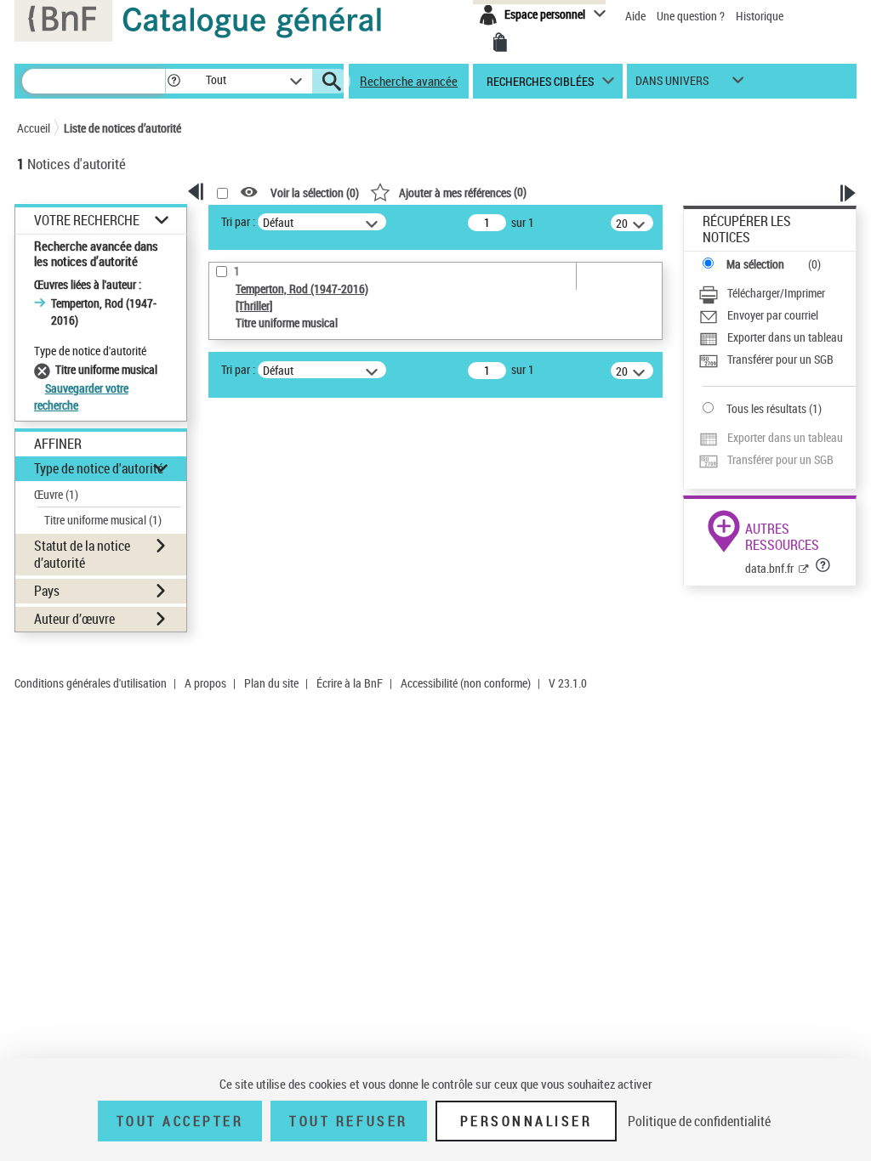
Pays (47, 590)
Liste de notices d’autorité (122, 128)
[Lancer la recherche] (332, 81)
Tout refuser (348, 1121)
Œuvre (56, 494)
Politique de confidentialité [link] (699, 1121)
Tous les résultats (766, 408)
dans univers (672, 84)
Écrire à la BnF (349, 683)
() (463, 192)
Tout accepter (180, 1121)
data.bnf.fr (769, 568)
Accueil (33, 128)
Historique (759, 16)
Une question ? (692, 16)
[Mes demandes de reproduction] (500, 42)
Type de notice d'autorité (98, 468)
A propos (205, 683)
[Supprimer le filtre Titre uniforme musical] (44, 369)
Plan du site (271, 683)
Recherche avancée (409, 80)
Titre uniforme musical (103, 520)
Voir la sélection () (314, 192)
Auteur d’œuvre (74, 618)
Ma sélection (755, 264)
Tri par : (238, 221)
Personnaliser (526, 1121)
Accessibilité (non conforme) (466, 683)
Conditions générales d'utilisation (90, 683)
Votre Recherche (86, 220)
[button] (173, 81)
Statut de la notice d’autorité (82, 553)
